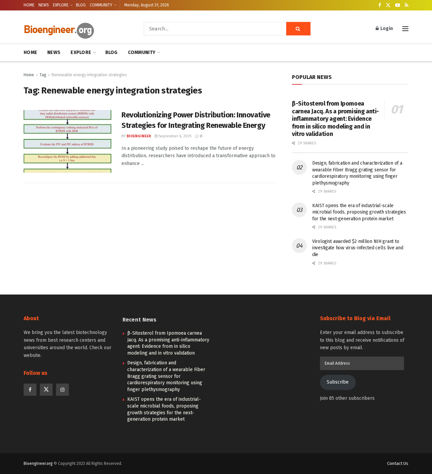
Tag (42, 75)
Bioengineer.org (38, 463)
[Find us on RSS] (406, 5)
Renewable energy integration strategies (89, 75)
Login (386, 28)
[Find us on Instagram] (62, 390)
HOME (29, 5)
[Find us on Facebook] (379, 5)
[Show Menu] (405, 28)
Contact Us (397, 463)
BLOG (81, 5)
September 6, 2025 (174, 136)
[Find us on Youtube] (397, 5)
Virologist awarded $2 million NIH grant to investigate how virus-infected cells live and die (357, 248)
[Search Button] (298, 28)
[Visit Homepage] (74, 28)
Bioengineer (139, 136)
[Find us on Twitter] (388, 5)
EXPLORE (61, 5)
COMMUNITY (101, 5)
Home (29, 75)
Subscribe (338, 382)
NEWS (43, 5)
